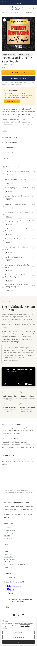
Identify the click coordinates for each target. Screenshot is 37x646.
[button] (2, 8)
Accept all (18, 642)
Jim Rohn (7, 617)
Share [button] (6, 158)
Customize (18, 632)
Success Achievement (25, 54)
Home (3, 12)
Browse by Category (10, 612)
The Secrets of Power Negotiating (8, 551)
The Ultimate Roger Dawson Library (27, 512)
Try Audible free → (11, 509)
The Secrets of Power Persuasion (8, 512)
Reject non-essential (18, 637)
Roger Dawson (10, 12)
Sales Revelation (23, 550)
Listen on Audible (20, 73)
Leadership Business (9, 54)
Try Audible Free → (12, 101)
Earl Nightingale (9, 614)
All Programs (8, 609)
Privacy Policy (25, 626)
